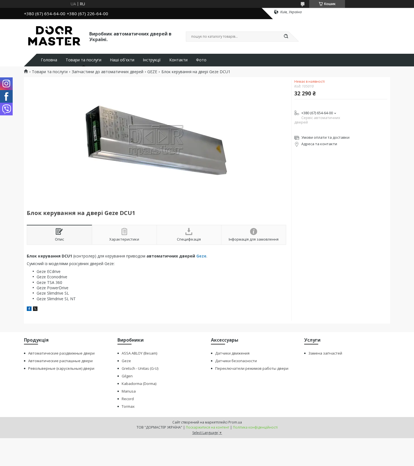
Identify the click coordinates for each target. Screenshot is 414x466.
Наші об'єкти (122, 60)
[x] (35, 309)
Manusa (129, 391)
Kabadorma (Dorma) (139, 383)
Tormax (128, 406)
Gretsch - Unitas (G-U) (140, 368)
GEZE (152, 71)
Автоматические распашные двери (60, 360)
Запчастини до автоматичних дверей (107, 71)
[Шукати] (285, 37)
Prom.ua (235, 422)
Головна (49, 60)
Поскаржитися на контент (207, 427)
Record (128, 398)
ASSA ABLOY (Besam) (139, 353)
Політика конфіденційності (255, 427)
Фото (201, 60)
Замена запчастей (325, 353)
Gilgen (127, 375)
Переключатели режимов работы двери (251, 368)
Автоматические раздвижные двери (61, 353)
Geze (201, 256)
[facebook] (29, 309)
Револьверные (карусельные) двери (61, 368)
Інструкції (152, 60)
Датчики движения (232, 353)
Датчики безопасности (236, 360)
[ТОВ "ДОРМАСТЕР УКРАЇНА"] (54, 36)
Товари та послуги (83, 60)
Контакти (178, 60)
